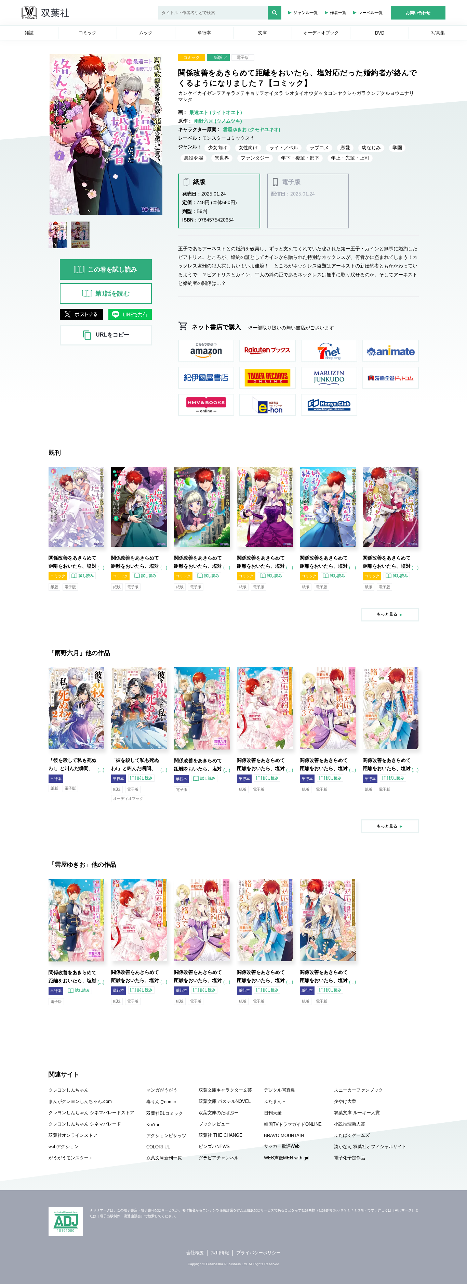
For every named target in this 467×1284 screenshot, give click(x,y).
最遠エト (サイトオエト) (215, 112)
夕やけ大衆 (345, 1101)
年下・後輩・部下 (300, 158)
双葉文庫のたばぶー (219, 1112)
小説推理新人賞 (349, 1123)
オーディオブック (128, 798)
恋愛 (345, 147)
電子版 (243, 57)
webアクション (64, 1146)
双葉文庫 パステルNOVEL (225, 1101)
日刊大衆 (273, 1113)
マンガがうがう (161, 1090)
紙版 (218, 57)
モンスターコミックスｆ (228, 138)
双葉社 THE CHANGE (220, 1135)
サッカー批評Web (281, 1146)
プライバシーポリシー (258, 1252)
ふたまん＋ (275, 1101)
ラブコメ (319, 147)
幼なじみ (371, 147)
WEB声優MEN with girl (286, 1157)
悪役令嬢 (193, 158)
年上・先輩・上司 (350, 158)
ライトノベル (283, 147)
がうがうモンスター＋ (71, 1157)
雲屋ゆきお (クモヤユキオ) (251, 129)
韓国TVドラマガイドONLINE (293, 1124)
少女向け (217, 147)
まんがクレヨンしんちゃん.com (80, 1101)
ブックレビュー (214, 1123)
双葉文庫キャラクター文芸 (225, 1090)
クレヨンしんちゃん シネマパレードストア (91, 1112)
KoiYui (152, 1124)
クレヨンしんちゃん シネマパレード (85, 1123)
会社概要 (195, 1252)
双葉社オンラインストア (73, 1135)
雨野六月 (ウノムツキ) (218, 121)
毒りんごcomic (161, 1101)
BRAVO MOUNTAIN (284, 1135)
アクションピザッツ (166, 1135)
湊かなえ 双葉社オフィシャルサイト (370, 1146)
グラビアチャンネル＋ (221, 1157)
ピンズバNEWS (214, 1146)
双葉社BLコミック (164, 1113)
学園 (397, 147)
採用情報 (220, 1252)
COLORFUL (158, 1146)
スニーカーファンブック (358, 1090)
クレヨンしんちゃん (69, 1090)
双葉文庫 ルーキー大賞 (357, 1112)
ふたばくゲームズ (352, 1135)
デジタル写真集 (279, 1090)
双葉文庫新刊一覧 (164, 1157)
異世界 (222, 158)
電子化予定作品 (349, 1157)
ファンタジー (255, 158)
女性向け (248, 147)
